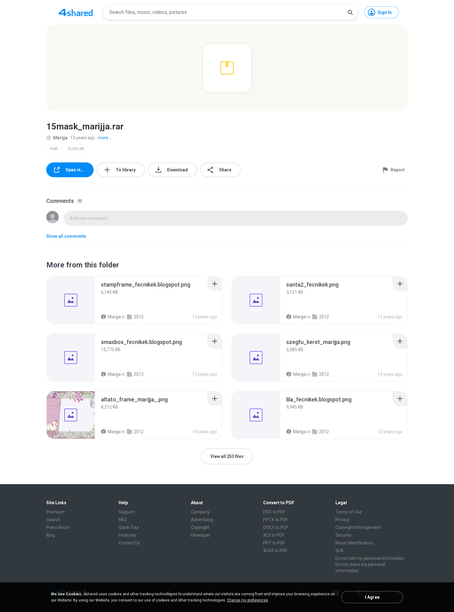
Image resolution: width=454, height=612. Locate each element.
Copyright (200, 527)
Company (200, 511)
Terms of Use (348, 511)
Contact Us (129, 542)
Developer (201, 535)
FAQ (123, 519)
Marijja (60, 137)
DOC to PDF (274, 511)
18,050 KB (75, 149)
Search (53, 519)
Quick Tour (129, 527)
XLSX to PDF (275, 550)
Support (126, 511)
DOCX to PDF (275, 527)
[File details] (71, 300)
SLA (339, 550)
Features (127, 535)
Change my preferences (247, 600)
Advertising (202, 519)
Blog (50, 535)
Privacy (342, 519)
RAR (54, 149)
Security (343, 535)
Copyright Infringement (358, 527)
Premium (55, 511)
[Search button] (350, 12)
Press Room (58, 527)
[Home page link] (76, 12)
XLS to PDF (273, 535)
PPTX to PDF (275, 519)
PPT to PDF (274, 542)
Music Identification (354, 542)
